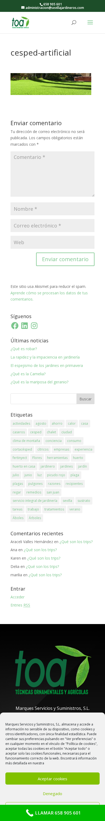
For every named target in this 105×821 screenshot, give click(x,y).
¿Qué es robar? (23, 348)
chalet (51, 432)
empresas (61, 449)
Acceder (17, 596)
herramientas (57, 457)
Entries (20, 605)
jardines (66, 466)
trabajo (33, 509)
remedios (33, 492)
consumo (74, 440)
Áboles (18, 518)
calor (72, 423)
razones (54, 483)
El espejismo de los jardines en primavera (46, 365)
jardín (82, 466)
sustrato (84, 500)
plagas (18, 483)
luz (39, 475)
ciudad (66, 432)
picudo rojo (56, 475)
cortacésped (22, 449)
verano (74, 509)
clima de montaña (26, 440)
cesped (35, 432)
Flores (37, 457)
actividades (21, 423)
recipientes (74, 483)
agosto (41, 423)
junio (28, 475)
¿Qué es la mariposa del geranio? (39, 381)
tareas (17, 509)
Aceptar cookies (52, 778)
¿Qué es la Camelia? (28, 373)
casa (84, 423)
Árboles (35, 518)
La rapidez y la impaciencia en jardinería (45, 357)
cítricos (42, 449)
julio (16, 475)
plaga (75, 475)
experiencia (83, 449)
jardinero (48, 466)
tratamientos (54, 509)
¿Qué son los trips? (76, 541)
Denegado (52, 793)
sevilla (67, 500)
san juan (53, 492)
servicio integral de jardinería (35, 500)
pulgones (35, 483)
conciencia (54, 440)
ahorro (57, 423)
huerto (78, 457)
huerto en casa (24, 466)
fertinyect (20, 457)
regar (17, 492)
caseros (19, 432)
